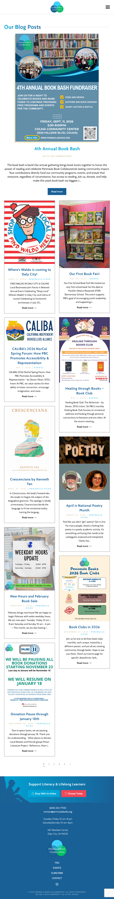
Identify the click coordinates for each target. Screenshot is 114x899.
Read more (57, 191)
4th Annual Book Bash (57, 148)
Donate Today (75, 793)
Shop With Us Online (45, 793)
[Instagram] (57, 884)
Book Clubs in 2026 (84, 627)
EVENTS (57, 867)
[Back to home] (57, 7)
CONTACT (57, 878)
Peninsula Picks (64, 156)
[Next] (69, 764)
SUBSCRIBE (57, 873)
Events (94, 279)
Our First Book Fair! (84, 274)
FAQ (57, 862)
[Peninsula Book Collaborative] (57, 847)
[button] (108, 7)
